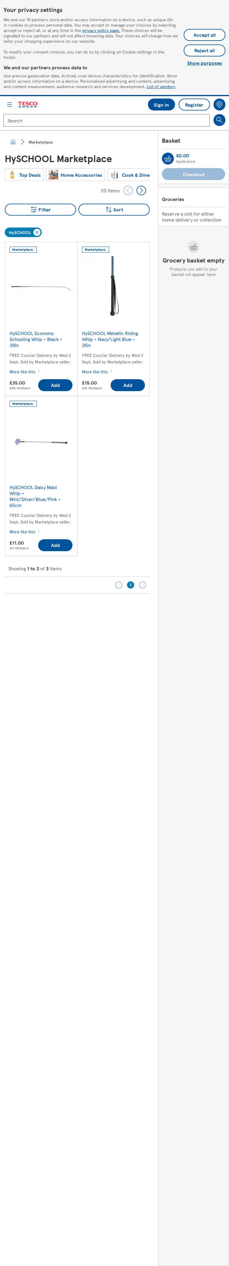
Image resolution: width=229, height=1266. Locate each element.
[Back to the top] (117, 608)
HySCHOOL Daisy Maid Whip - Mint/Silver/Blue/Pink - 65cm (35, 496)
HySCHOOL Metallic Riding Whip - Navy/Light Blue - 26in (110, 339)
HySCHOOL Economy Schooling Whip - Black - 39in (36, 339)
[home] (13, 142)
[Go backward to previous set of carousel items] (128, 190)
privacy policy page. (101, 30)
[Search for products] (219, 120)
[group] (24, 174)
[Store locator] (219, 104)
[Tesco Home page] (28, 104)
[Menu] (10, 104)
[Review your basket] (168, 159)
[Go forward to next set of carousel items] (141, 190)
